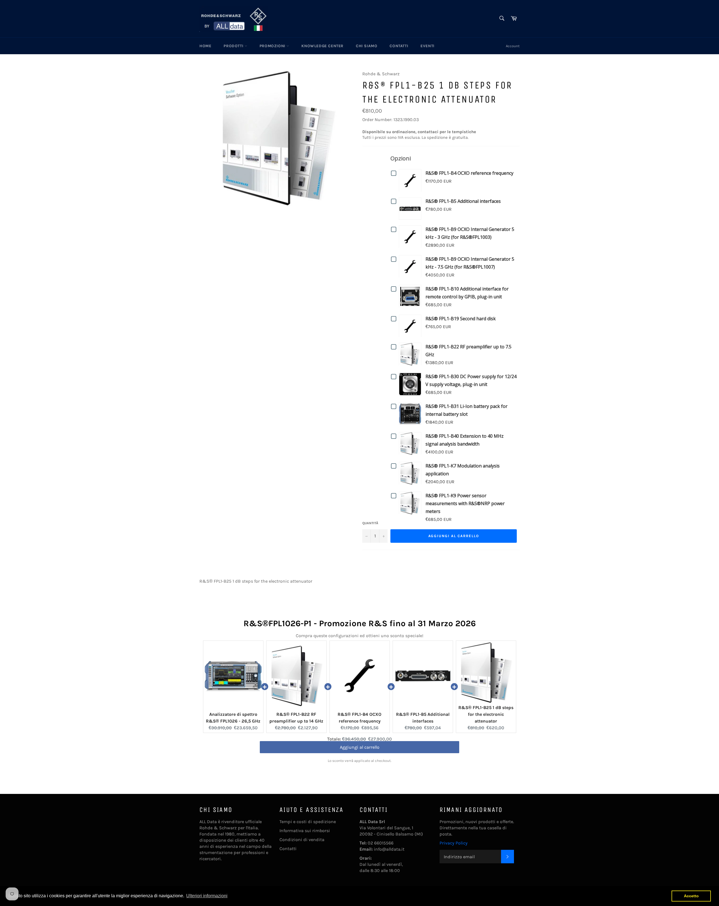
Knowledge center (322, 46)
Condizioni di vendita (301, 839)
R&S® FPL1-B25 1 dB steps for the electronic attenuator (485, 714)
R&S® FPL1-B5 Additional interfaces (463, 201)
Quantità (370, 523)
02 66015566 (380, 843)
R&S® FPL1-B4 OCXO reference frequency (469, 173)
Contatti (399, 46)
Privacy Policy (454, 843)
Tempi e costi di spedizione (307, 821)
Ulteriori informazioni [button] (206, 895)
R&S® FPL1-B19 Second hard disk (461, 318)
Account (513, 46)
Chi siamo (366, 46)
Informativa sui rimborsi (304, 830)
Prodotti (234, 46)
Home (205, 46)
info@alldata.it (389, 849)
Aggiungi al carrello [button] (359, 750)
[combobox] (501, 18)
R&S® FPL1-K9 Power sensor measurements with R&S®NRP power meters (465, 503)
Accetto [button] (691, 896)
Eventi (427, 46)
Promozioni (273, 46)
